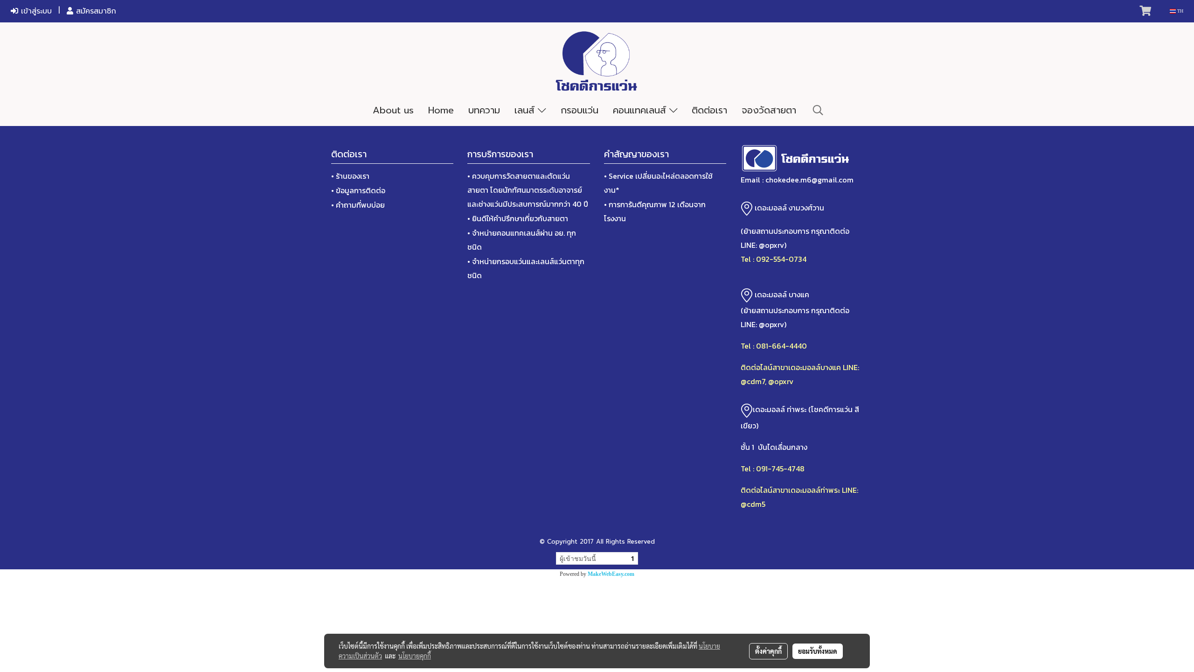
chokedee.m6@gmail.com (809, 179)
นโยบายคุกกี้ (414, 655)
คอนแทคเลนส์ (641, 110)
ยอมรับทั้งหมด (817, 651)
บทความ (484, 110)
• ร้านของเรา (350, 176)
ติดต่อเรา (709, 110)
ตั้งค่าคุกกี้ (768, 651)
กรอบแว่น (579, 110)
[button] (818, 110)
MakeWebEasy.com (611, 574)
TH (1179, 11)
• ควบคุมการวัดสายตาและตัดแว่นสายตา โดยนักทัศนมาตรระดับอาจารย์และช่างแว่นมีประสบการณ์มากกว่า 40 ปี (527, 190)
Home (441, 110)
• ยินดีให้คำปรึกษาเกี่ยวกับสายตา (517, 218)
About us (393, 110)
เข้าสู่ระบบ (35, 11)
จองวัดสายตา (769, 110)
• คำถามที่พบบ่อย (358, 204)
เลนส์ (526, 110)
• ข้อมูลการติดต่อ (358, 190)
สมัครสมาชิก (94, 11)
